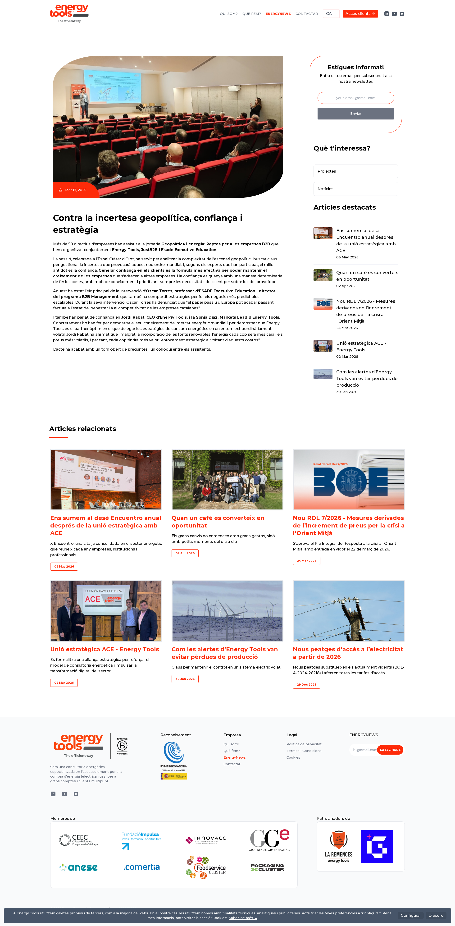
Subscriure (390, 750)
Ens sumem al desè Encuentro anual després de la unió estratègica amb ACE (366, 240)
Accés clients (358, 13)
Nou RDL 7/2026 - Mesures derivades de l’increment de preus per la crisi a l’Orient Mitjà (365, 311)
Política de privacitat (304, 744)
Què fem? (251, 14)
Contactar (307, 14)
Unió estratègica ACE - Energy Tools (361, 347)
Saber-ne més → (243, 918)
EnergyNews (278, 14)
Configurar (411, 915)
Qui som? (229, 14)
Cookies (293, 757)
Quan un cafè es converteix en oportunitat (367, 276)
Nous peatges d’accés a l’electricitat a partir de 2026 (348, 653)
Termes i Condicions (304, 751)
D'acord (436, 915)
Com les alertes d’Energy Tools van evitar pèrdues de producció (367, 378)
